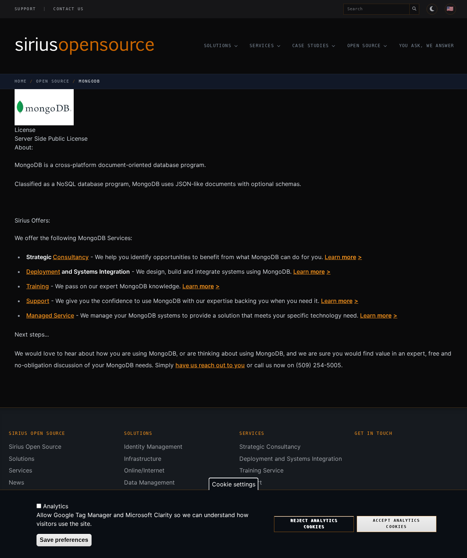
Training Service (261, 470)
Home (21, 81)
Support (25, 9)
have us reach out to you (210, 365)
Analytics (55, 506)
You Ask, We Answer (426, 45)
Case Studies (310, 45)
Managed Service (50, 315)
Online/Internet (144, 470)
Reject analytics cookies (313, 524)
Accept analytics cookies (396, 524)
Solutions (217, 45)
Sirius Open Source (35, 446)
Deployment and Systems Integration (290, 458)
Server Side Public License (51, 138)
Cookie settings (233, 484)
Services (262, 45)
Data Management (149, 482)
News (16, 482)
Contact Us (68, 9)
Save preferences (64, 540)
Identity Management (153, 446)
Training (37, 286)
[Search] (414, 9)
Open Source (364, 45)
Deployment (43, 271)
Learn (340, 257)
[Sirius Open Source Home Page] (91, 46)
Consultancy (71, 257)
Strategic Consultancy (270, 446)
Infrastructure (142, 458)
